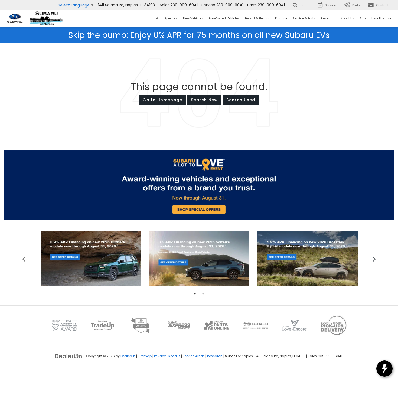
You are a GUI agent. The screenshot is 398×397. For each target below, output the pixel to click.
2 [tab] (203, 293)
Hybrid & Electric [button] (257, 18)
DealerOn (127, 356)
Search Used (240, 99)
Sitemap (145, 356)
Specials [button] (171, 18)
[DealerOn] (68, 356)
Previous (24, 258)
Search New (204, 99)
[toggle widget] (384, 368)
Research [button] (328, 18)
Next (374, 258)
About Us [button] (347, 18)
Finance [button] (281, 18)
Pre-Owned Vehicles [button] (224, 18)
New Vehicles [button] (193, 18)
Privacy (160, 356)
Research (215, 356)
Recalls (174, 356)
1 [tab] (195, 293)
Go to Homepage (162, 99)
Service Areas (194, 356)
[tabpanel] (91, 258)
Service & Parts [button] (304, 18)
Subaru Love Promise (375, 18)
